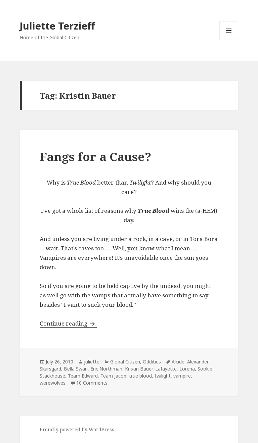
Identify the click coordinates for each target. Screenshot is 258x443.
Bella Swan (76, 368)
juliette (91, 361)
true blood (140, 376)
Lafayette (166, 368)
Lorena (187, 368)
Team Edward (83, 376)
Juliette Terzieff (57, 25)
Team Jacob (113, 376)
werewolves (53, 383)
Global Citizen (125, 361)
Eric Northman (106, 368)
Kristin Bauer (139, 368)
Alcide (178, 361)
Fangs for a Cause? (95, 156)
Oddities (152, 361)
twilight (163, 376)
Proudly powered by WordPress (77, 429)
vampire (182, 376)
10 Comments (92, 383)
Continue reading (68, 323)
